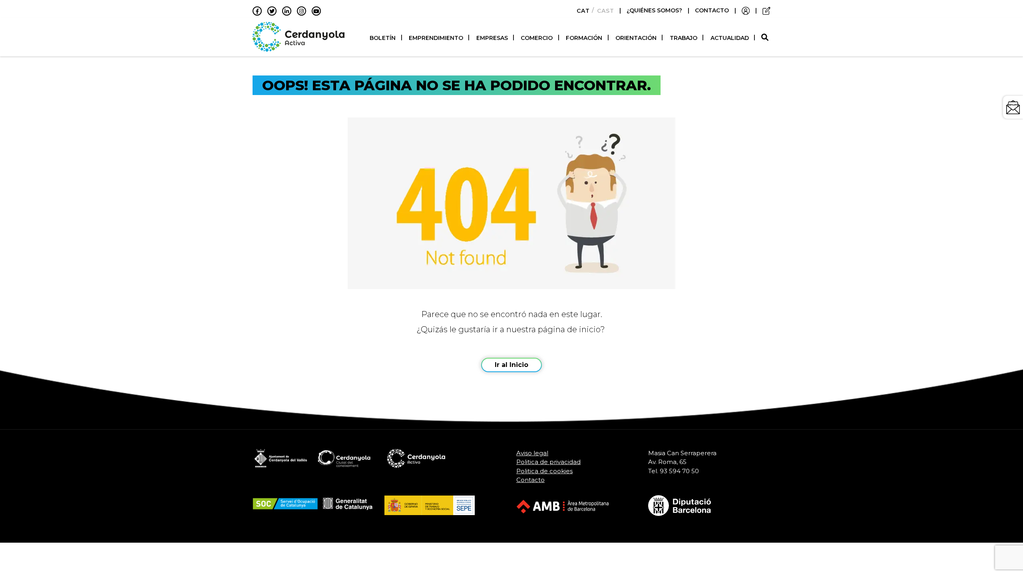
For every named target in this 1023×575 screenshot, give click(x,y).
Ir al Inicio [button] (511, 365)
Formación (584, 38)
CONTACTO (712, 10)
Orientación (636, 38)
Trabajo (683, 38)
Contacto (530, 480)
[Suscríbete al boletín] (1013, 107)
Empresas (492, 38)
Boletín (383, 38)
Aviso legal (532, 453)
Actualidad (730, 38)
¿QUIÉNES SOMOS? (655, 10)
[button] (765, 37)
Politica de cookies (544, 471)
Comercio (537, 38)
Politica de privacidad (548, 462)
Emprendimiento (436, 38)
